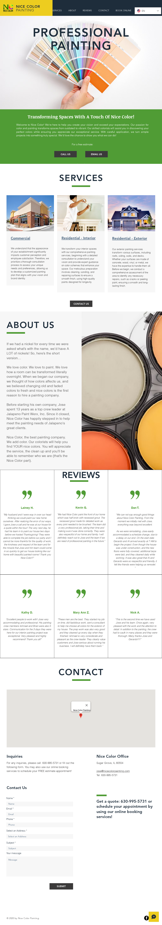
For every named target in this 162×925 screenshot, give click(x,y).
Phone (9, 819)
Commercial (20, 238)
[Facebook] (146, 918)
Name (9, 798)
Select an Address (15, 830)
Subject (10, 842)
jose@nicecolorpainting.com (113, 771)
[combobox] (39, 836)
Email (9, 808)
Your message (13, 853)
